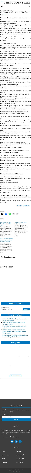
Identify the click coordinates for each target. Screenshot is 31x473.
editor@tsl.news (13, 437)
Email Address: (5, 307)
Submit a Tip (19, 462)
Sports (3, 458)
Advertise (18, 451)
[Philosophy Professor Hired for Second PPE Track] (7, 229)
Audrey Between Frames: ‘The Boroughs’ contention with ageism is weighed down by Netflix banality (14, 331)
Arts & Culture (6, 455)
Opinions (4, 462)
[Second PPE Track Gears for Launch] (22, 229)
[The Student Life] (15, 3)
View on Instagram (15, 375)
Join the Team (20, 458)
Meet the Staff (20, 455)
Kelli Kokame (5, 15)
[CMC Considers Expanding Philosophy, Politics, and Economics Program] (7, 245)
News (3, 451)
